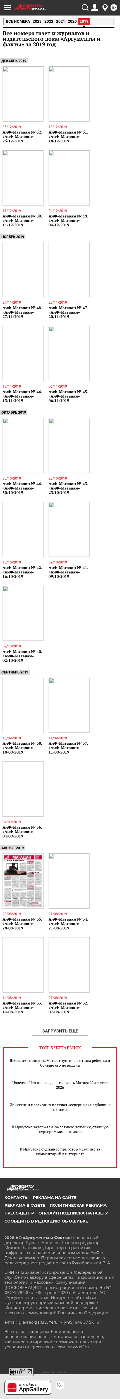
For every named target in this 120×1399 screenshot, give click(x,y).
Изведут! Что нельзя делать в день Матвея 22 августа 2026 (60, 1085)
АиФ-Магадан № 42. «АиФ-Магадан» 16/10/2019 (22, 572)
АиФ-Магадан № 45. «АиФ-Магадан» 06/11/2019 (68, 396)
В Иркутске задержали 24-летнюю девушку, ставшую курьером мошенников (60, 1129)
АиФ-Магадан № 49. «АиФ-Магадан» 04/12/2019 (68, 220)
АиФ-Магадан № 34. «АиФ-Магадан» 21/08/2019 (68, 923)
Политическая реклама (78, 1205)
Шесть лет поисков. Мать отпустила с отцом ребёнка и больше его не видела (60, 1062)
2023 (37, 21)
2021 (60, 21)
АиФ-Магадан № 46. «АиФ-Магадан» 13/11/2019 (22, 396)
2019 (84, 21)
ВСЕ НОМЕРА (18, 21)
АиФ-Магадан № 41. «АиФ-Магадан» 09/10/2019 (68, 572)
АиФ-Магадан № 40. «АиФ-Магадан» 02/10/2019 (22, 656)
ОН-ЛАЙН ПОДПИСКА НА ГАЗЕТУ (73, 1213)
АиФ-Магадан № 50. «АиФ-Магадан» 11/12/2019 (22, 220)
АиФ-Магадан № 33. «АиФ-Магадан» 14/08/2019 (22, 1007)
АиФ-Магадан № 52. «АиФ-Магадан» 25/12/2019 (22, 136)
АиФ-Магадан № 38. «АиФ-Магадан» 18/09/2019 (22, 748)
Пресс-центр (19, 1213)
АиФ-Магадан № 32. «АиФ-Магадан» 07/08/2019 (68, 1007)
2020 (72, 21)
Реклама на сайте (54, 1197)
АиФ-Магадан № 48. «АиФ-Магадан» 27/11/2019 (22, 312)
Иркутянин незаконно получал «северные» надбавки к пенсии (60, 1107)
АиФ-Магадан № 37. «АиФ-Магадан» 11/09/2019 (68, 748)
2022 (48, 21)
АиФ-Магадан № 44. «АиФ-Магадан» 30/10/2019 (22, 488)
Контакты (16, 1197)
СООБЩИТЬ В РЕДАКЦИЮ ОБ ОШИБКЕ (46, 1221)
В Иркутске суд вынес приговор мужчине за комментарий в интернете (60, 1151)
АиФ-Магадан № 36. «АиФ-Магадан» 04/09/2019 (22, 831)
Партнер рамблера (52, 1372)
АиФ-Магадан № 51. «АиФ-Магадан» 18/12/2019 (68, 136)
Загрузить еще (60, 1031)
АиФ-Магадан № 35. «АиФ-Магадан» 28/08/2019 (22, 923)
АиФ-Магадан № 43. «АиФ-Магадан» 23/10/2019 (68, 488)
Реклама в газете (24, 1205)
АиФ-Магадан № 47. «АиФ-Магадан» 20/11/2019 (68, 312)
